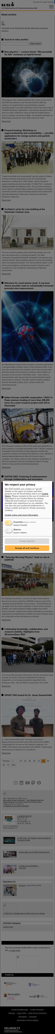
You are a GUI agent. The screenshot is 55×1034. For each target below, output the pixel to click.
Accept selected (27, 541)
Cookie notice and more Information (21, 515)
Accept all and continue (27, 548)
